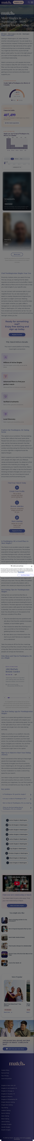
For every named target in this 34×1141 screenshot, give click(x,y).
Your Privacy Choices (25, 575)
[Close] (32, 566)
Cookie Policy (21, 572)
